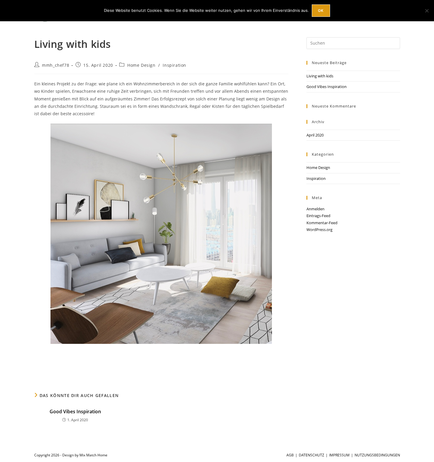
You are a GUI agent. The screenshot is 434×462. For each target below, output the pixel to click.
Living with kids (319, 76)
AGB (290, 455)
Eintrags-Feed (318, 215)
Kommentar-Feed (321, 222)
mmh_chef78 (55, 65)
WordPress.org (319, 229)
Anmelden (315, 209)
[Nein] (427, 11)
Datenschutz (311, 455)
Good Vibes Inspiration (75, 411)
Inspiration (174, 65)
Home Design (141, 65)
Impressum (339, 455)
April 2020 (315, 135)
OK (321, 10)
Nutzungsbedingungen (377, 455)
